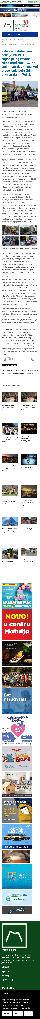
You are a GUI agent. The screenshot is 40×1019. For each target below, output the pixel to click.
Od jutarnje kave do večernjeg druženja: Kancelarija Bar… (26, 439)
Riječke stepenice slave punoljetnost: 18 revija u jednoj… (8, 407)
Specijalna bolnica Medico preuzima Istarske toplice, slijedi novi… (9, 531)
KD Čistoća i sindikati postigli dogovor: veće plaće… (8, 564)
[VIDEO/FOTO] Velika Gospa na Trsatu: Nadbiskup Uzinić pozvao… (10, 440)
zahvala (4, 370)
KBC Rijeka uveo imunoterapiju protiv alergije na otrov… (10, 501)
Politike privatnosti (8, 984)
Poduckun (4, 39)
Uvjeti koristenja (8, 980)
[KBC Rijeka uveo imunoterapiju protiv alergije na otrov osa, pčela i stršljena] (10, 490)
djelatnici (30, 373)
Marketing (5, 976)
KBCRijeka (11, 370)
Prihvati (28, 1013)
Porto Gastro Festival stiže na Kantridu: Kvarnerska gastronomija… (9, 468)
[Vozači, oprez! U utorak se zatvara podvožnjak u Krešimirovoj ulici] (29, 520)
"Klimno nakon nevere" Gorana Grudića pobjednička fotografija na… (29, 503)
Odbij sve (17, 1013)
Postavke (7, 1013)
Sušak (17, 370)
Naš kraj (12, 39)
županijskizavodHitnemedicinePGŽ (16, 373)
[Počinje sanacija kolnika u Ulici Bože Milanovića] (29, 552)
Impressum (6, 972)
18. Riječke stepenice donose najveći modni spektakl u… (27, 470)
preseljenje (24, 370)
